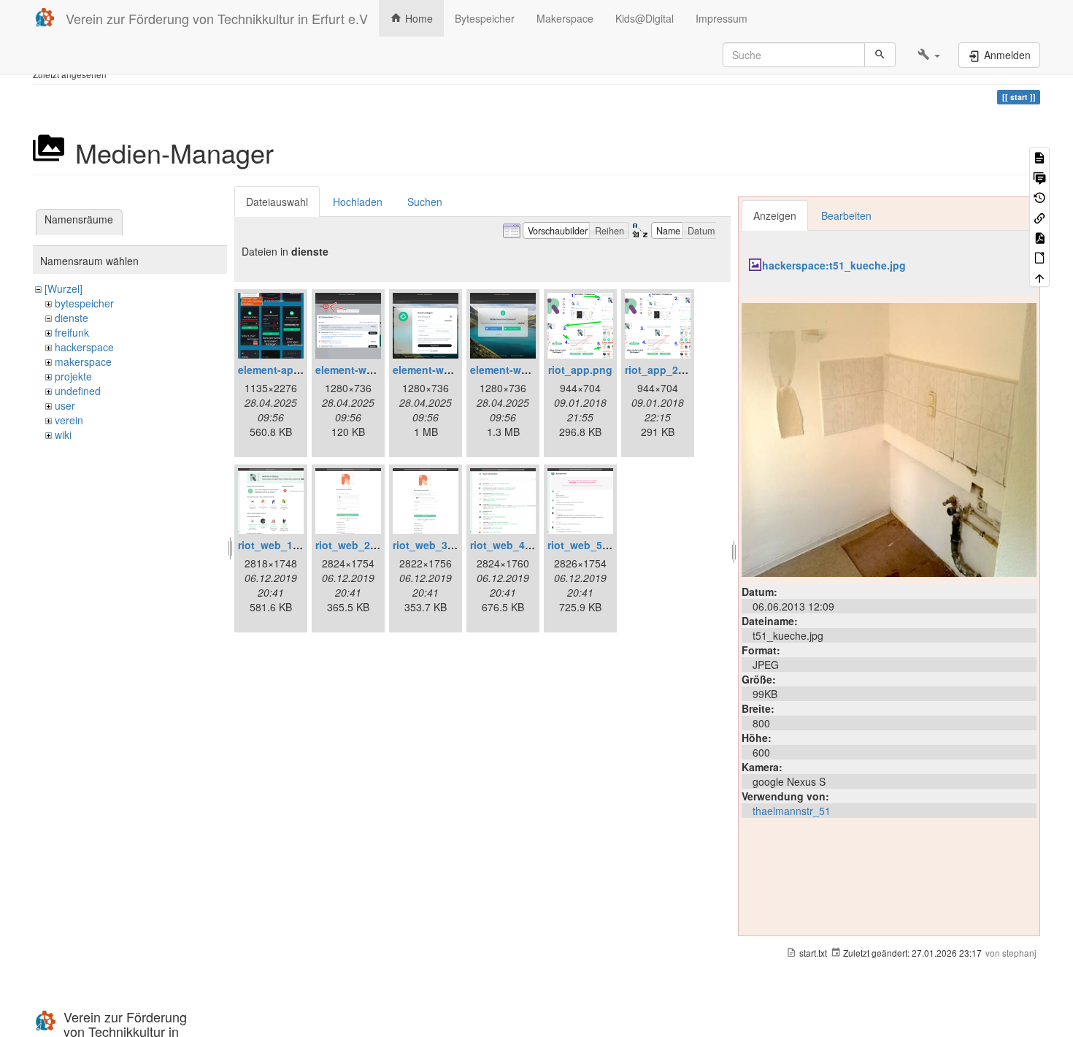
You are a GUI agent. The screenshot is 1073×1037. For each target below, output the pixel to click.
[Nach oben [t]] (1039, 277)
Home (417, 18)
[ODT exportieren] (1039, 257)
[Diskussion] (1039, 176)
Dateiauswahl (277, 201)
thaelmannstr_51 (792, 810)
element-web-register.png (456, 369)
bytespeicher (84, 303)
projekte (73, 376)
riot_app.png (580, 369)
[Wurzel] (63, 288)
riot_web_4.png (508, 544)
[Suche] (880, 54)
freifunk (72, 332)
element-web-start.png (526, 369)
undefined (78, 390)
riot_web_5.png (586, 544)
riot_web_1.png (276, 544)
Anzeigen (774, 215)
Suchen (424, 201)
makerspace (83, 361)
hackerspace (84, 347)
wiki (63, 434)
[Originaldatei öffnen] (889, 438)
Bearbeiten (846, 215)
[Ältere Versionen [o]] (1039, 197)
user (65, 405)
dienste (71, 317)
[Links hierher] (1039, 216)
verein (69, 420)
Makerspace (564, 18)
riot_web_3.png (431, 544)
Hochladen (357, 201)
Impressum (721, 18)
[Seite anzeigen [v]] (1039, 157)
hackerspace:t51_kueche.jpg (834, 265)
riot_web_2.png (354, 544)
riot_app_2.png (663, 369)
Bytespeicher (485, 18)
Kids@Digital (644, 18)
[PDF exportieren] (1039, 237)
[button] (929, 55)
